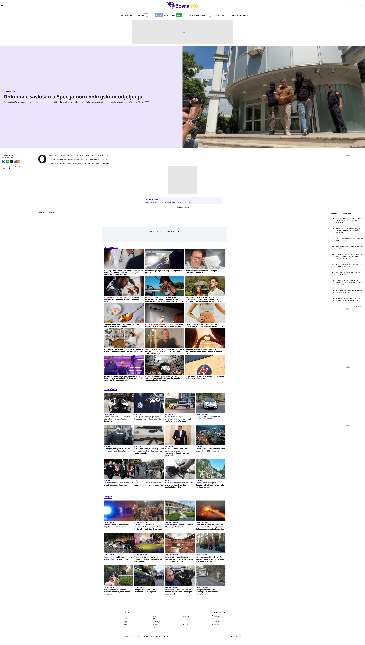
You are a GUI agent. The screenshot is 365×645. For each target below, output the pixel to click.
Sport (179, 15)
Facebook (217, 616)
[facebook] (349, 5)
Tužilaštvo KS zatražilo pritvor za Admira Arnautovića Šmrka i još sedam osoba (179, 592)
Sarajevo (195, 15)
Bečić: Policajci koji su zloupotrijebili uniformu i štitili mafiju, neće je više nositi (178, 419)
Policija (52, 212)
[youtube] (361, 5)
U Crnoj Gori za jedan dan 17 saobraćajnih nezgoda (208, 418)
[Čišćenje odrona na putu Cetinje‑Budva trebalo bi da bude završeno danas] (210, 469)
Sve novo (358, 306)
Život (224, 15)
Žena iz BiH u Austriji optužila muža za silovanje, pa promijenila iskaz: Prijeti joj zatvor (179, 559)
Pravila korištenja (148, 636)
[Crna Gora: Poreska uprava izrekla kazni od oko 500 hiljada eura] (210, 435)
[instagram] (357, 5)
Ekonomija (187, 15)
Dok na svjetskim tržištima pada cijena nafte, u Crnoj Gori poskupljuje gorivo (179, 485)
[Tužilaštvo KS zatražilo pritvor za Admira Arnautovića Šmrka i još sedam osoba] (180, 575)
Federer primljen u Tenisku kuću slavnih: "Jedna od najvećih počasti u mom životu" (349, 282)
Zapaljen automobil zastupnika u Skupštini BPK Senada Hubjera (118, 558)
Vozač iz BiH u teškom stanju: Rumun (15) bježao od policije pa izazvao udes (148, 559)
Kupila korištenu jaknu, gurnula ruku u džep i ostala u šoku (349, 265)
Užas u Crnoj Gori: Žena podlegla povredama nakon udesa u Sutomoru (117, 419)
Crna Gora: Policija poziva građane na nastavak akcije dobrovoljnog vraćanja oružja (149, 451)
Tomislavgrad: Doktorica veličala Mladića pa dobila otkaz (179, 526)
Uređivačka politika (162, 636)
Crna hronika (148, 15)
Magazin (204, 15)
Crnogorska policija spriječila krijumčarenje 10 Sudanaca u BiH (148, 418)
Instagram (217, 621)
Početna (120, 15)
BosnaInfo (9, 155)
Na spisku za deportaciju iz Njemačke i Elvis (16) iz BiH (145, 591)
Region (166, 15)
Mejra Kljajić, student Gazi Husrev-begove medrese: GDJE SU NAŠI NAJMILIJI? (348, 230)
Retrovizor (243, 15)
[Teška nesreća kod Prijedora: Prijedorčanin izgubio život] (119, 511)
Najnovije (128, 15)
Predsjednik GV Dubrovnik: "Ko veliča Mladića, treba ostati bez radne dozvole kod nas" (349, 256)
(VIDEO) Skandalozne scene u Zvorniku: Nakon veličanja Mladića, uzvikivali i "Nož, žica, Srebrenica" (149, 527)
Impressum (127, 636)
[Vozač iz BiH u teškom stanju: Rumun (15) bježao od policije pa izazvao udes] (149, 543)
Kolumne (234, 15)
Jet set (210, 15)
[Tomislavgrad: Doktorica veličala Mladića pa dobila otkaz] (180, 511)
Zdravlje (159, 15)
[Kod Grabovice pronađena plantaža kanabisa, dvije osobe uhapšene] (119, 575)
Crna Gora (42, 212)
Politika (140, 15)
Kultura (218, 15)
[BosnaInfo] (182, 5)
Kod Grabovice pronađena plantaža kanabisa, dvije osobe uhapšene (117, 592)
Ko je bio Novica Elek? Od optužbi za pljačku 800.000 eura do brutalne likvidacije (349, 220)
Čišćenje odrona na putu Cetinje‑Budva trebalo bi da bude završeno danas (210, 485)
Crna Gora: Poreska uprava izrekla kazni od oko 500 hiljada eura (210, 450)
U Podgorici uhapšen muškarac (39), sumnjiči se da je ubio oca (117, 450)
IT (229, 15)
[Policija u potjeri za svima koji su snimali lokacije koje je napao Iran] (149, 469)
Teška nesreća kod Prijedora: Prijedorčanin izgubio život (116, 526)
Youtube (216, 624)
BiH (135, 15)
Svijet (173, 15)
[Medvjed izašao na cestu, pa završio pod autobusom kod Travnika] (210, 575)
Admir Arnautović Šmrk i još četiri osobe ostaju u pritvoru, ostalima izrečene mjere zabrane (210, 559)
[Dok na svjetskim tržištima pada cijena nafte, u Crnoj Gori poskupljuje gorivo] (180, 469)
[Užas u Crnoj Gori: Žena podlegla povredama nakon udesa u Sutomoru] (119, 403)
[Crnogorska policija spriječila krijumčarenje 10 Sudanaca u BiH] (149, 403)
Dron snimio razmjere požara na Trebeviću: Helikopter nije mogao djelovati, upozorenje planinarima (210, 527)
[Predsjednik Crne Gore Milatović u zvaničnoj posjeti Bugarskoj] (119, 469)
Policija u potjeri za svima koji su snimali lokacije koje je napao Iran (148, 484)
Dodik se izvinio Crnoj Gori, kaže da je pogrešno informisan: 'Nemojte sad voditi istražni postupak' (178, 452)
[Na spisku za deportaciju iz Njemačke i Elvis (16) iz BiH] (149, 575)
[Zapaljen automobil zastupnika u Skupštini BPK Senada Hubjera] (119, 543)
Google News (184, 207)
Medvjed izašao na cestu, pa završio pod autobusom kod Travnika (208, 592)
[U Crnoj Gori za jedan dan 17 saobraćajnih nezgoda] (210, 403)
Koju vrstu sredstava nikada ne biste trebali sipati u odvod (349, 291)
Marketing (137, 636)
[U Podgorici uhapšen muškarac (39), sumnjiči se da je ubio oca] (119, 435)
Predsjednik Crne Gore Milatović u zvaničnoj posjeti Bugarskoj (118, 484)
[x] (353, 5)
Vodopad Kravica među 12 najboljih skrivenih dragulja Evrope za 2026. (348, 299)
